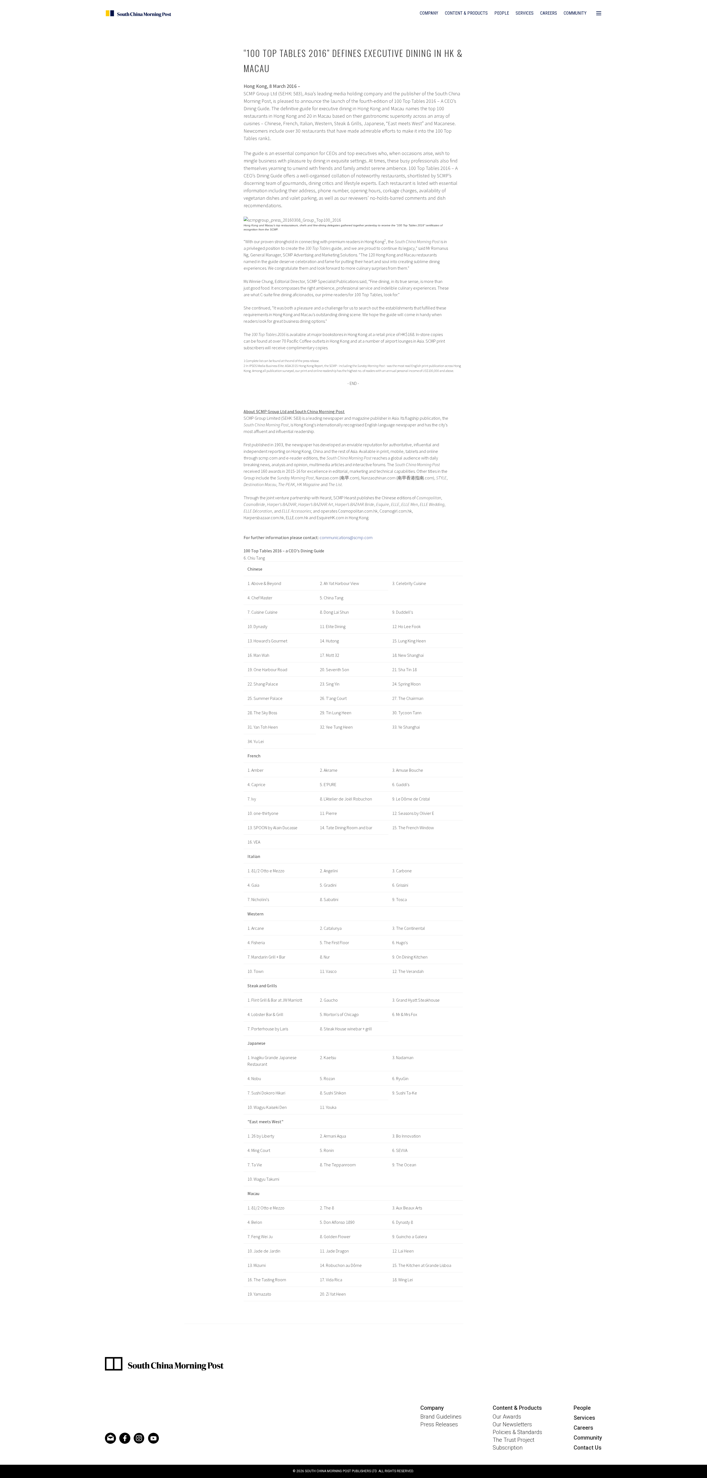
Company (429, 13)
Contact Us (588, 1447)
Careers (548, 13)
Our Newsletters (512, 1424)
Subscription (508, 1447)
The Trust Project (513, 1440)
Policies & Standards (517, 1432)
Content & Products (466, 13)
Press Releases (439, 1424)
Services (525, 13)
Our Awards (507, 1416)
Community (575, 13)
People (501, 13)
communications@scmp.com (346, 537)
